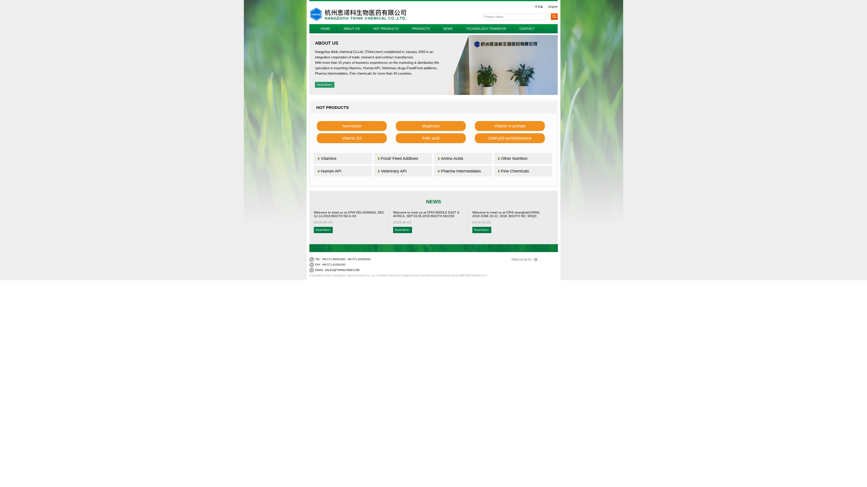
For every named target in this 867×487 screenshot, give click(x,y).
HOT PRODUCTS (386, 28)
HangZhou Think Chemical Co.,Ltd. (354, 275)
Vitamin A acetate (510, 126)
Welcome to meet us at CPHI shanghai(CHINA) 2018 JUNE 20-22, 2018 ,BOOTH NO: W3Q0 (506, 214)
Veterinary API (394, 171)
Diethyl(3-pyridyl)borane (509, 138)
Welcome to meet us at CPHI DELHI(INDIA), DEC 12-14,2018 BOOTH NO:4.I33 (349, 214)
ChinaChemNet (440, 275)
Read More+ (324, 84)
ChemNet (424, 275)
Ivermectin (352, 126)
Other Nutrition (514, 158)
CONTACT (527, 28)
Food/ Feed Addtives (399, 158)
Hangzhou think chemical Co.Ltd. (339, 52)
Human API (331, 171)
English (553, 6)
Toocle (455, 275)
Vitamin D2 (352, 138)
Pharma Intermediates (461, 171)
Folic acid (430, 138)
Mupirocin (431, 126)
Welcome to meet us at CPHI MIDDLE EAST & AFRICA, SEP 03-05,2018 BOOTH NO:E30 (426, 214)
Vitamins (328, 158)
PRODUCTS (421, 28)
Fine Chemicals (515, 171)
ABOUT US (352, 28)
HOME (325, 28)
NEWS (447, 28)
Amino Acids (452, 158)
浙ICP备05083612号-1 (473, 275)
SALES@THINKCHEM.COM (342, 270)
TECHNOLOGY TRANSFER (486, 28)
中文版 (539, 6)
